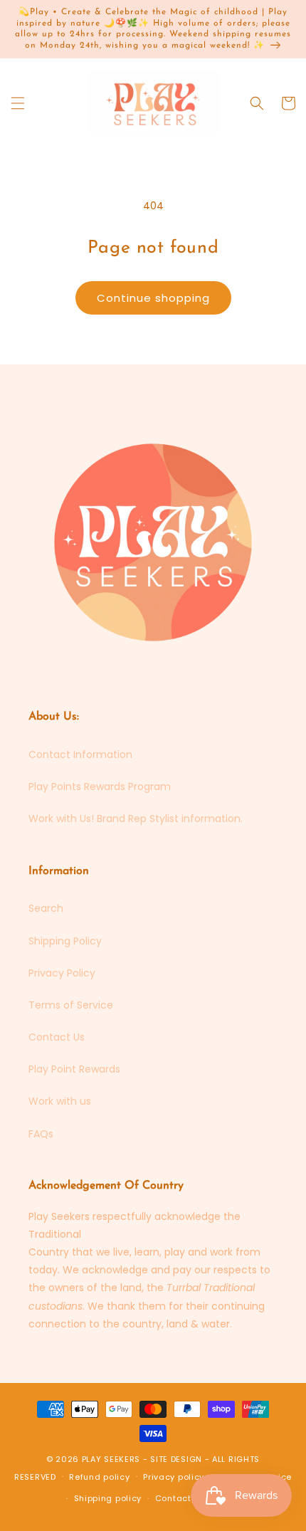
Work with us (59, 1101)
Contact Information (80, 754)
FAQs (40, 1134)
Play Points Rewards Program (99, 786)
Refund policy (99, 1477)
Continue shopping (153, 297)
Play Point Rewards (74, 1069)
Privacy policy (173, 1477)
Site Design (176, 1459)
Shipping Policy (65, 941)
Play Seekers (111, 1459)
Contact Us (56, 1037)
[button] (17, 103)
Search (45, 908)
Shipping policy (108, 1498)
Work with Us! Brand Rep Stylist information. (135, 818)
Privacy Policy (61, 973)
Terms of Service (70, 1005)
